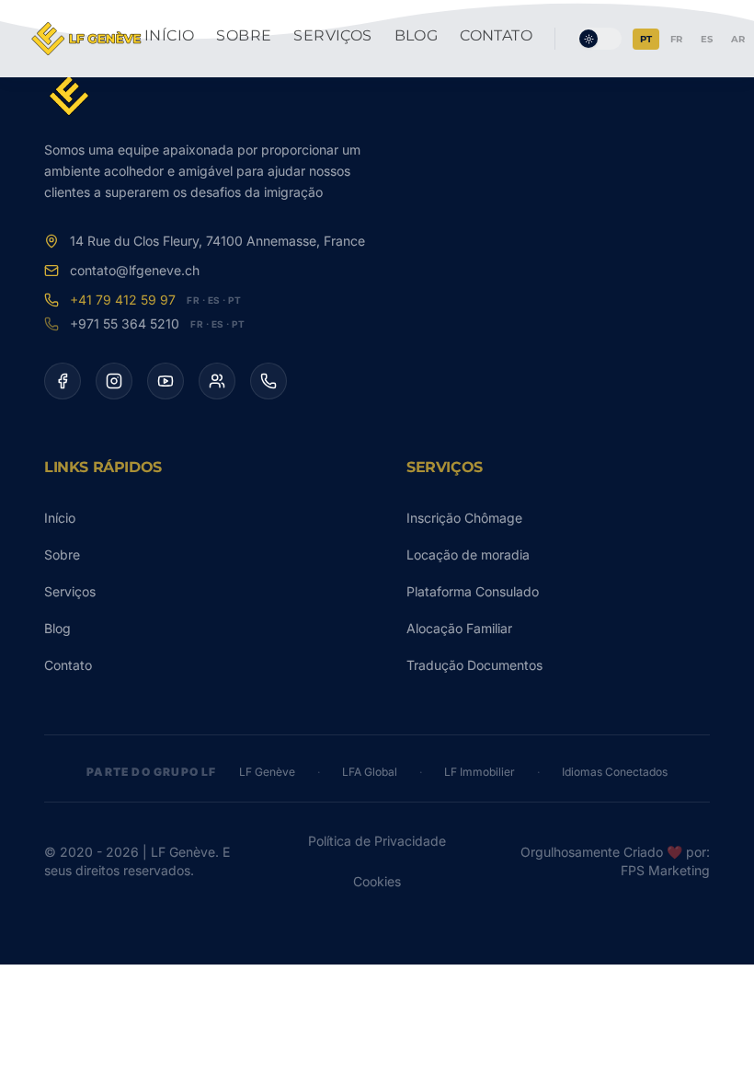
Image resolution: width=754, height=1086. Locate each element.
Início (169, 35)
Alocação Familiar (459, 628)
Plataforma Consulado (472, 591)
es (707, 39)
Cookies (377, 881)
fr (676, 39)
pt (646, 39)
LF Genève (267, 772)
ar (738, 39)
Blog (416, 35)
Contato (496, 35)
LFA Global (369, 772)
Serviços (332, 35)
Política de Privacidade (377, 841)
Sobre (243, 35)
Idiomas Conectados (615, 772)
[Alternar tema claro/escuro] (599, 39)
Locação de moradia (468, 554)
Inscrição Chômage (464, 518)
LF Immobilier (479, 772)
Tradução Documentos (474, 665)
